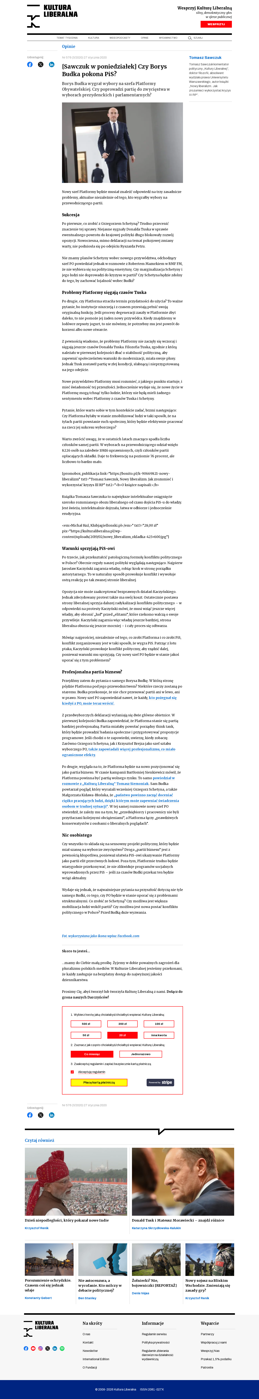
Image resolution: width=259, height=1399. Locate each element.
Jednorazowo (141, 1054)
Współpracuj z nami (214, 1342)
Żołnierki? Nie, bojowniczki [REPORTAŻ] (154, 1283)
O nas (86, 1334)
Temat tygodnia (67, 38)
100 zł (159, 1023)
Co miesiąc (92, 1054)
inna (159, 1035)
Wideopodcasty (120, 38)
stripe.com (160, 1082)
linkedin (55, 1348)
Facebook (30, 64)
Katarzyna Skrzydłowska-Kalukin (156, 1228)
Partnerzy (207, 1334)
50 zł (86, 1035)
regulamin (98, 1071)
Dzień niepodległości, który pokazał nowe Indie (67, 1220)
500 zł (86, 1023)
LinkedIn (52, 64)
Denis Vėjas (140, 1293)
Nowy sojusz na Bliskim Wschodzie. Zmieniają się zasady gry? (207, 1285)
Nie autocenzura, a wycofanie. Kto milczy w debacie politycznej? (100, 1285)
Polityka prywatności (156, 1342)
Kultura (93, 38)
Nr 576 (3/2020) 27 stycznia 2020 (84, 57)
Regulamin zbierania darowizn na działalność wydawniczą (157, 1355)
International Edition (96, 1359)
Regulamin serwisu (154, 1334)
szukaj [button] (198, 38)
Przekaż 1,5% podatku (216, 1359)
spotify (62, 1348)
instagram (40, 1348)
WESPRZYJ (216, 24)
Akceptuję (91, 1071)
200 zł (123, 1023)
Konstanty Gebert (38, 1298)
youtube (33, 1348)
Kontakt (88, 1342)
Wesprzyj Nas (210, 1350)
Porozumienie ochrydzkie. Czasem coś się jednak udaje (48, 1285)
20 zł (122, 1035)
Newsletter (90, 1350)
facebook (26, 1348)
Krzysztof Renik (37, 1228)
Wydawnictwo (168, 38)
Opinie (144, 38)
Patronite (207, 1367)
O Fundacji (90, 1367)
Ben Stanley (87, 1298)
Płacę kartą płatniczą (99, 1082)
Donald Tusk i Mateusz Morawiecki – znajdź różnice (178, 1220)
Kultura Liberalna (52, 16)
